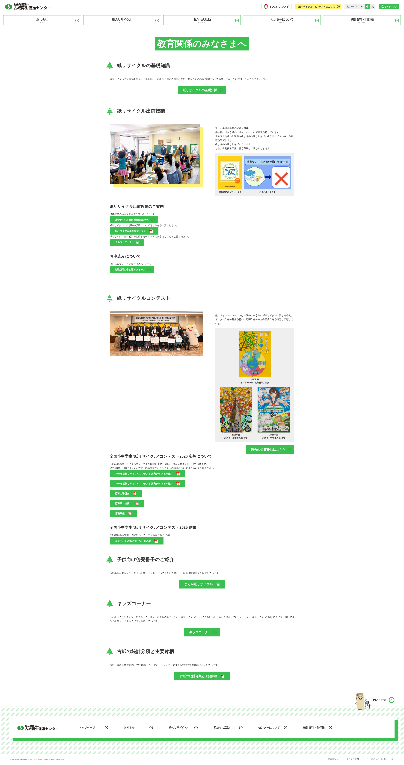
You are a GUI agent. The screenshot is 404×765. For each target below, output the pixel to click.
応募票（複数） (123, 503)
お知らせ (129, 727)
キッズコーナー (200, 632)
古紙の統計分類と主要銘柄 (198, 676)
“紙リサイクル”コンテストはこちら (316, 6)
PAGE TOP (379, 700)
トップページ (87, 727)
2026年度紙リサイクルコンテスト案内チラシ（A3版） (144, 473)
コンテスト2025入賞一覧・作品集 (133, 540)
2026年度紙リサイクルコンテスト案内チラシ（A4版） (144, 483)
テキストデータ (123, 242)
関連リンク (333, 759)
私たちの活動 (202, 20)
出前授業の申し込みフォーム (130, 269)
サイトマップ (391, 6)
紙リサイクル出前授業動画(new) (132, 219)
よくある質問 (352, 759)
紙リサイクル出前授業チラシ (130, 231)
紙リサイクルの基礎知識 (200, 90)
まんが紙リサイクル (198, 584)
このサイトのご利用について (380, 759)
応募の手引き (122, 493)
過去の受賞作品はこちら (268, 449)
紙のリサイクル (122, 20)
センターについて (282, 20)
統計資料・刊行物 (362, 20)
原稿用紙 (120, 513)
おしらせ (42, 20)
